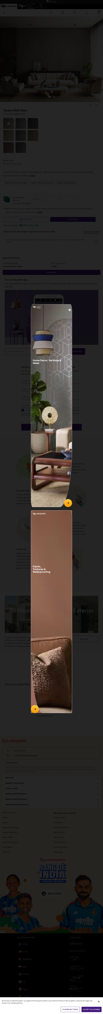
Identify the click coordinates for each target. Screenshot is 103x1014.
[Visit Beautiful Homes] (68, 503)
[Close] (69, 310)
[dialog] (51, 507)
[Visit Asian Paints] (35, 709)
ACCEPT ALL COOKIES (91, 1009)
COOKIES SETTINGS (70, 1009)
